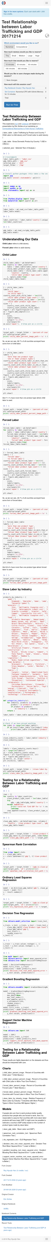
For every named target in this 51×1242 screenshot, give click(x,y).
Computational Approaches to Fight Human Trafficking (22, 128)
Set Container (10, 91)
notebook (25, 124)
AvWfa (6, 1208)
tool (16, 124)
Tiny (7, 55)
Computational (21, 47)
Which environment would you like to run (21, 43)
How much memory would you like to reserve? (23, 52)
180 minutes (10, 68)
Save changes (12, 80)
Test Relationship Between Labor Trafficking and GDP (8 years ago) (25, 1228)
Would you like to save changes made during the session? (24, 74)
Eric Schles (8, 1199)
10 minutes (10, 64)
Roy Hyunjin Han (28, 88)
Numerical (9, 47)
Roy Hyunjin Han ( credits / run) (16, 1170)
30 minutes (21, 64)
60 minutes (32, 64)
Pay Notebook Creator (13, 88)
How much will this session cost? (17, 84)
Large (30, 55)
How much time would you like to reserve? (21, 60)
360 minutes (22, 68)
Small (14, 55)
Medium (22, 55)
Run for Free (12, 104)
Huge (37, 55)
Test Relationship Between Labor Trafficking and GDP (24, 1218)
